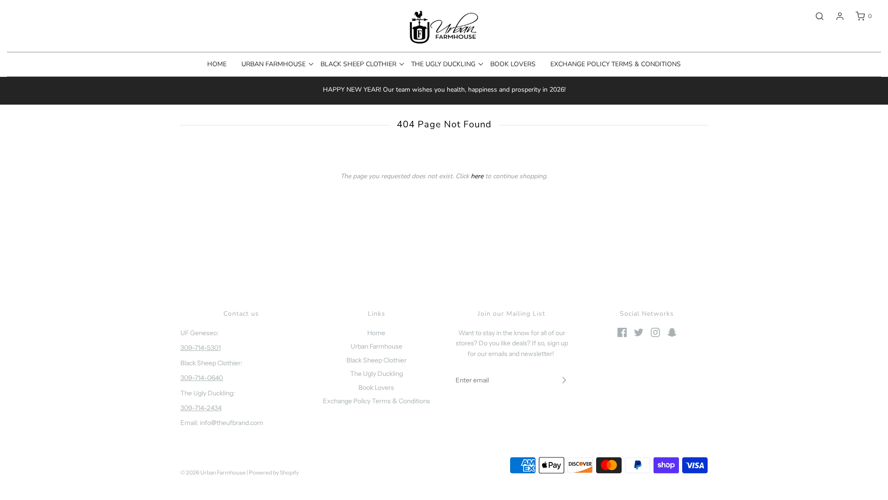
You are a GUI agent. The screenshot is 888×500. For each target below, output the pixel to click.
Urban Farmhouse (376, 346)
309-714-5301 (200, 348)
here (477, 176)
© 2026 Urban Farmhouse (213, 472)
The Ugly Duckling (376, 373)
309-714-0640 (201, 378)
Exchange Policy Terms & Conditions (615, 64)
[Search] (815, 16)
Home (217, 64)
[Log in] (835, 16)
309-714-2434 (201, 408)
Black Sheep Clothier (376, 360)
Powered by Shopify (274, 472)
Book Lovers (513, 64)
